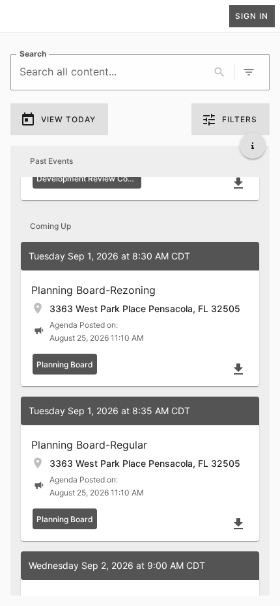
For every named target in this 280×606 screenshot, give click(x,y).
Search (33, 54)
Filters (239, 119)
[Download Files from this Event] (238, 183)
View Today (68, 119)
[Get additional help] (253, 146)
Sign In (251, 16)
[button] (140, 314)
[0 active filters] (248, 72)
